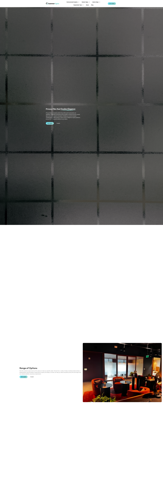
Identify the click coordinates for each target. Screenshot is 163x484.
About (87, 5)
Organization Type (77, 5)
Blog (92, 5)
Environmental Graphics (72, 2)
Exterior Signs (85, 2)
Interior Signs (95, 2)
